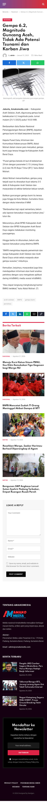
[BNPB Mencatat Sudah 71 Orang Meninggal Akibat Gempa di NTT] (23, 384)
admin (12, 55)
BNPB (19, 300)
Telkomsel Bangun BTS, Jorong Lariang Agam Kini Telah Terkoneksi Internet (31, 684)
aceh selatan (9, 300)
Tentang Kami (28, 787)
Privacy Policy (30, 762)
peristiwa (7, 304)
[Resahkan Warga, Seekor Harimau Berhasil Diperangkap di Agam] (23, 425)
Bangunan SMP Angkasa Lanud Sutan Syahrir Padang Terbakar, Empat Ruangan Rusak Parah (21, 489)
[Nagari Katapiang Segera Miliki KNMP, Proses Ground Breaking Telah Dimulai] (10, 701)
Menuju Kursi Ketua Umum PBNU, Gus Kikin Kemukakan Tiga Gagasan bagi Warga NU (23, 365)
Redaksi (16, 787)
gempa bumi (30, 300)
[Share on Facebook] (9, 62)
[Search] (43, 4)
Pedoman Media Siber (30, 783)
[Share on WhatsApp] (37, 62)
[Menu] (4, 4)
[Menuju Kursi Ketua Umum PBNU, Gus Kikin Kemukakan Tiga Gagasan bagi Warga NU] (23, 341)
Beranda (5, 12)
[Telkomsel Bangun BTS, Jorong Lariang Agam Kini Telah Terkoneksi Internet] (10, 685)
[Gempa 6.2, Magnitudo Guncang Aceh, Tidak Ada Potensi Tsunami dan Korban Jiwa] (23, 82)
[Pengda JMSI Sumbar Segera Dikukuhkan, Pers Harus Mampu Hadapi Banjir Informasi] (10, 667)
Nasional (14, 12)
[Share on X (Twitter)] (23, 62)
